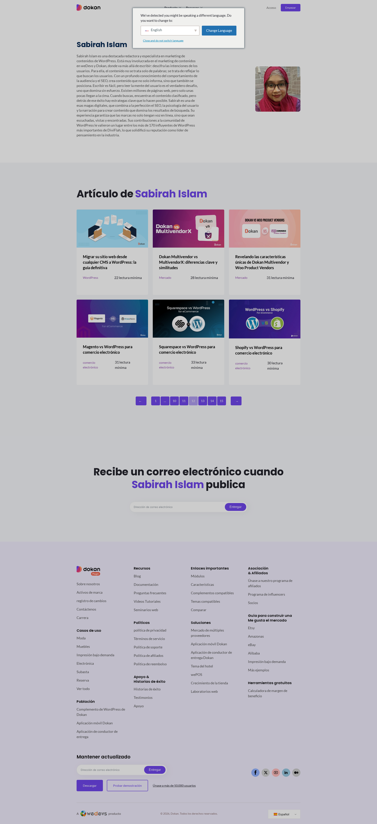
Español (283, 814)
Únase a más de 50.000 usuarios (174, 785)
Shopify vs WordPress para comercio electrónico (258, 350)
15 (221, 401)
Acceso (271, 7)
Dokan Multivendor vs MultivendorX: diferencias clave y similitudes (188, 262)
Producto (171, 7)
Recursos (192, 7)
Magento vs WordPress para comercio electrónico (107, 349)
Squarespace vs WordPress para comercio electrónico (187, 349)
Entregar (236, 507)
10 (174, 401)
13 (202, 401)
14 (212, 401)
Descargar (90, 785)
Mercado (165, 277)
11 (184, 401)
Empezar (290, 7)
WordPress (90, 277)
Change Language (219, 30)
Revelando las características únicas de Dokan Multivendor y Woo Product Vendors (262, 262)
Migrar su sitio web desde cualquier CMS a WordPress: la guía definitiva (109, 262)
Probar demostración (127, 785)
